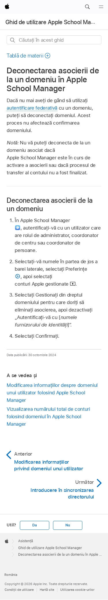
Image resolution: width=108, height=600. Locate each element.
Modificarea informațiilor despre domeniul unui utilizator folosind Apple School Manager (52, 392)
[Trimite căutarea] (13, 40)
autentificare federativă (32, 108)
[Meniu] (101, 7)
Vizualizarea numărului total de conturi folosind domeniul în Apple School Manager (48, 416)
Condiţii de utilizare (19, 590)
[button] (87, 7)
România (10, 575)
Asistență (25, 541)
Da (34, 525)
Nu (67, 525)
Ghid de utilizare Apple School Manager (55, 22)
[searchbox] (54, 39)
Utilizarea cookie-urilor (77, 590)
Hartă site (47, 590)
